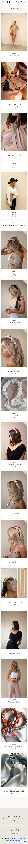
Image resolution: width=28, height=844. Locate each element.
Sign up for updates (14, 816)
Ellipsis (17, 833)
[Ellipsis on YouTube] (18, 830)
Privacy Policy (12, 811)
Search (5, 811)
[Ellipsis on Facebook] (9, 830)
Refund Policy (21, 811)
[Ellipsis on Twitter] (12, 830)
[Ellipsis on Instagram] (16, 830)
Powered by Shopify (14, 834)
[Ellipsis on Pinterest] (14, 830)
